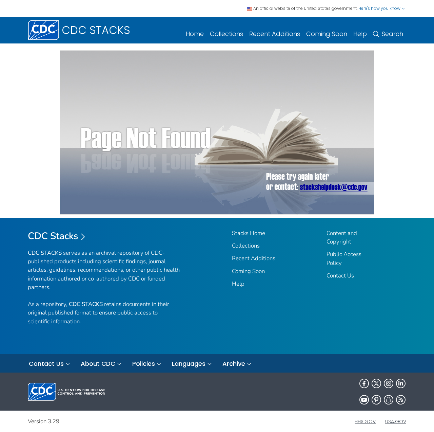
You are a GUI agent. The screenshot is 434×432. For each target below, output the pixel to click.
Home (195, 34)
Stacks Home (248, 233)
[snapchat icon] (388, 399)
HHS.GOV (365, 421)
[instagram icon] (388, 383)
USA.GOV (395, 421)
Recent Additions (274, 34)
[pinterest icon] (376, 399)
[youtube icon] (364, 399)
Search (392, 34)
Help (360, 34)
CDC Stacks (53, 236)
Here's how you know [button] (379, 8)
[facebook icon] (364, 383)
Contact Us (340, 276)
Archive (233, 363)
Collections (226, 34)
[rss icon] (400, 399)
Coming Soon (326, 34)
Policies (143, 363)
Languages (188, 363)
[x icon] (376, 383)
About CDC (98, 363)
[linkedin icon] (400, 383)
